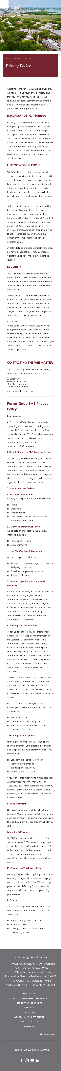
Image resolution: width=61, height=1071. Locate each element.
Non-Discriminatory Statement (29, 998)
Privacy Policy (29, 1022)
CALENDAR (29, 1012)
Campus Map (29, 1026)
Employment (29, 994)
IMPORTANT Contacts (29, 1003)
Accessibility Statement (29, 1017)
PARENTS (29, 1008)
